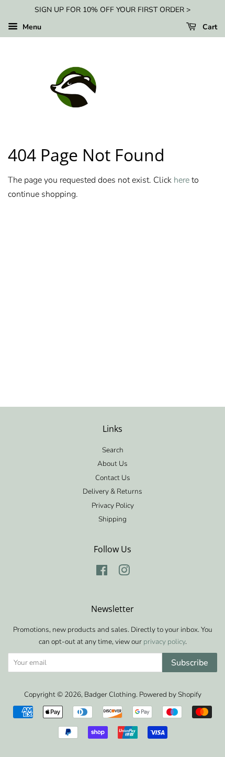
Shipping (112, 519)
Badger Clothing (110, 694)
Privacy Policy (113, 505)
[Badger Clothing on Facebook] (102, 572)
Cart (208, 27)
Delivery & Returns (112, 491)
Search (112, 450)
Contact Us (112, 478)
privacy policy (164, 642)
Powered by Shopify (170, 694)
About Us (112, 464)
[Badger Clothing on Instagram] (124, 572)
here (181, 180)
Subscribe (189, 663)
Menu (30, 27)
